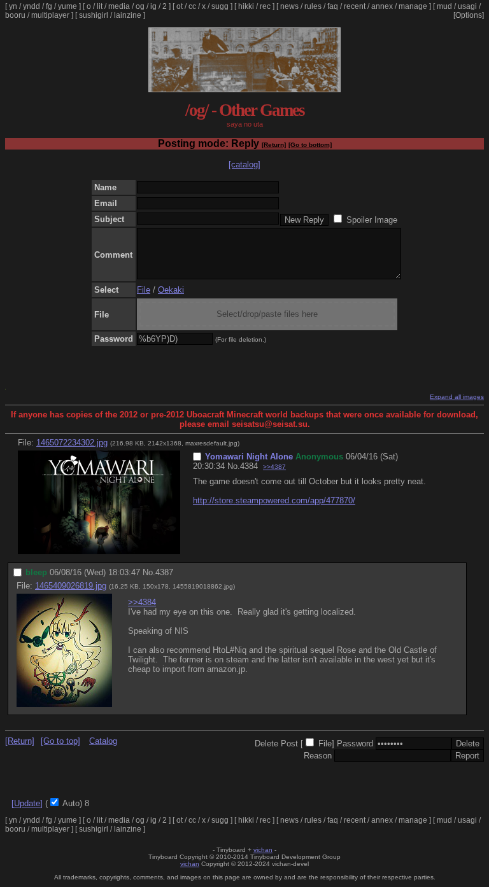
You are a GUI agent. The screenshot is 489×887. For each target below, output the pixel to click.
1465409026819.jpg (70, 585)
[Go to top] (60, 741)
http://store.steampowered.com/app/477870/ (274, 500)
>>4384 (142, 602)
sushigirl (93, 15)
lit (100, 6)
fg (49, 6)
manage (413, 6)
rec (265, 6)
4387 (164, 572)
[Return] (274, 144)
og (140, 6)
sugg (220, 6)
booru (15, 15)
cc (192, 6)
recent (354, 6)
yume (67, 6)
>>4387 (274, 466)
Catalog (103, 741)
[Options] (468, 15)
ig (153, 6)
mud (444, 6)
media (119, 6)
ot (179, 6)
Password (355, 743)
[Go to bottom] (310, 144)
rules (313, 6)
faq (332, 6)
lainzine (127, 15)
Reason (318, 755)
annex (382, 6)
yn (13, 6)
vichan (263, 849)
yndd (31, 6)
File (143, 290)
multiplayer (50, 15)
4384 (249, 466)
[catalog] (244, 164)
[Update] (27, 803)
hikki (246, 6)
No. (233, 466)
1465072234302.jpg (72, 442)
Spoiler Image (371, 220)
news (289, 6)
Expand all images (457, 396)
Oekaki (171, 290)
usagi (467, 6)
